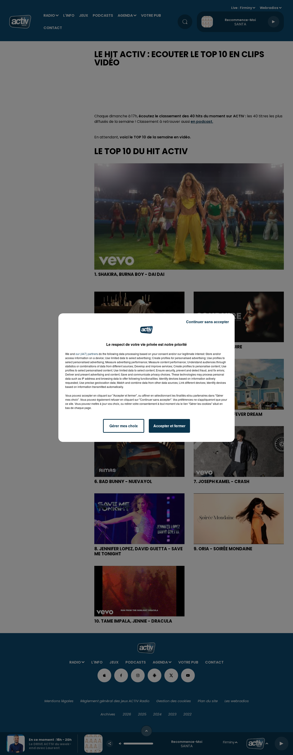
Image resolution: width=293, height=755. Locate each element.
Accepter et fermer (169, 425)
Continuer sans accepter (207, 321)
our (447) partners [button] (87, 354)
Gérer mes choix (123, 425)
